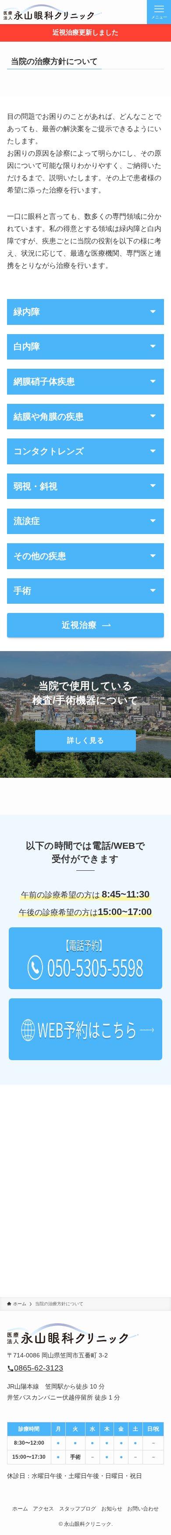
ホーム (20, 1508)
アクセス (43, 1508)
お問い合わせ (143, 1508)
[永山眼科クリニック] (53, 12)
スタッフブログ (77, 1508)
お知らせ (111, 1508)
